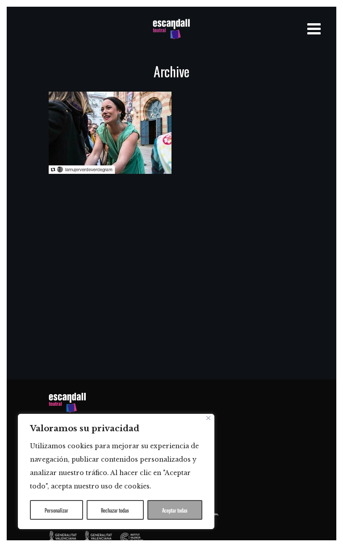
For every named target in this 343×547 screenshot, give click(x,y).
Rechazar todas (115, 509)
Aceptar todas (175, 509)
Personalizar (56, 509)
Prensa (78, 191)
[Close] (208, 418)
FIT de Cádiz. (92, 131)
